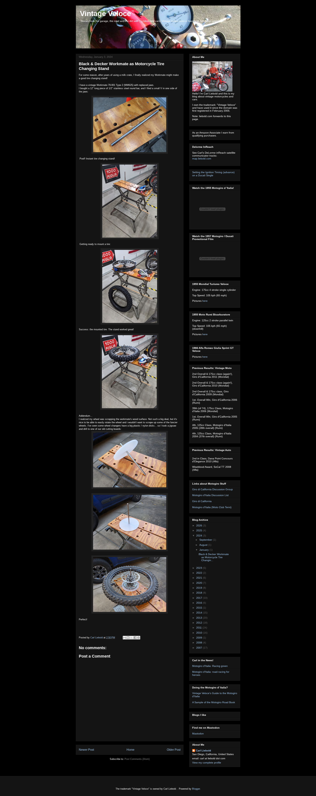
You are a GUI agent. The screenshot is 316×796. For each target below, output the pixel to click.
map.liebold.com (201, 158)
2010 (199, 632)
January (204, 549)
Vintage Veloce (104, 13)
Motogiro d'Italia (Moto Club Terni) (212, 507)
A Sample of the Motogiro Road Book (213, 702)
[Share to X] (131, 637)
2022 (199, 572)
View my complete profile (206, 762)
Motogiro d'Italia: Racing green (210, 665)
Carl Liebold (203, 750)
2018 (199, 592)
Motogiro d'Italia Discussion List (210, 495)
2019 (199, 587)
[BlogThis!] (128, 637)
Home (130, 749)
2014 (199, 612)
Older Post (173, 749)
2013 (199, 617)
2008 (199, 642)
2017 (199, 597)
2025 (199, 530)
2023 (199, 567)
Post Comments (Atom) (137, 759)
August (203, 544)
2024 (199, 535)
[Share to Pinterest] (138, 637)
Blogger (196, 788)
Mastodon (198, 733)
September (206, 539)
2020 (199, 582)
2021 (199, 577)
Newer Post (86, 749)
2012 (199, 622)
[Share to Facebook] (135, 637)
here (205, 300)
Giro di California (202, 501)
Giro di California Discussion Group (212, 489)
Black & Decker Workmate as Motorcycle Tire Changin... (214, 557)
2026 (199, 525)
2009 (199, 637)
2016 (199, 602)
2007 (199, 647)
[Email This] (124, 637)
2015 (199, 607)
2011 (199, 627)
